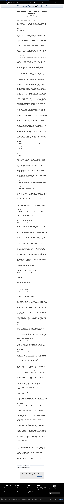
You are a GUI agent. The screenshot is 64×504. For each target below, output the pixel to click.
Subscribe (39, 476)
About (46, 2)
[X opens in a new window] (50, 1)
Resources (50, 2)
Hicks (35, 465)
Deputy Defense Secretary (25, 467)
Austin (19, 467)
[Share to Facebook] (30, 18)
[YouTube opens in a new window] (57, 1)
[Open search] (57, 2)
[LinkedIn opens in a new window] (55, 1)
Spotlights (41, 2)
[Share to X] (31, 18)
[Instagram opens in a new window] (54, 1)
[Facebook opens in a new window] (52, 1)
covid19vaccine (26, 465)
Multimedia (36, 2)
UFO (55, 2)
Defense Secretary (40, 465)
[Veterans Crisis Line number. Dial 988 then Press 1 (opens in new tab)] (4, 499)
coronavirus (19, 465)
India (31, 465)
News (31, 2)
